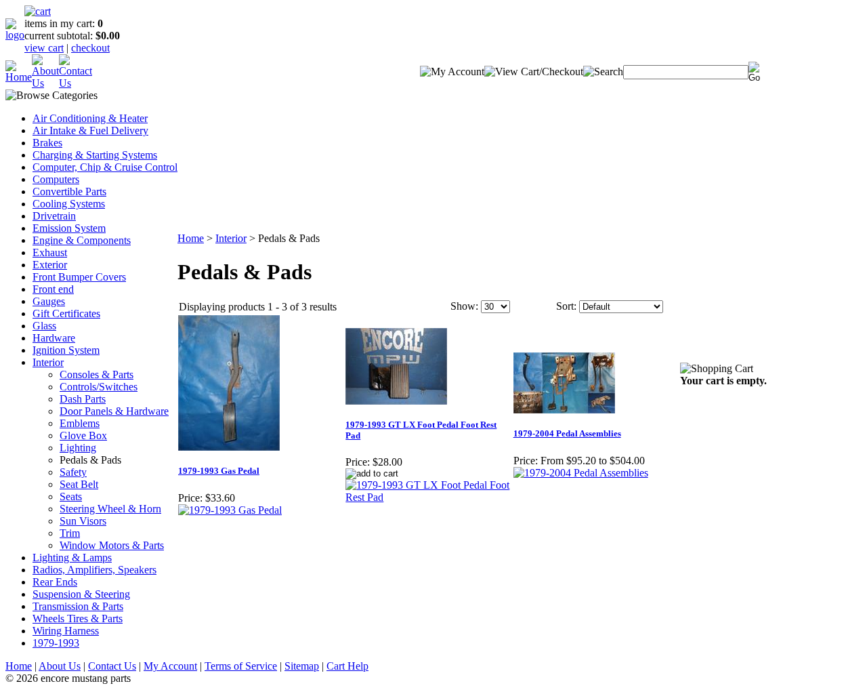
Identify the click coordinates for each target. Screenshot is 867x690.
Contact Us (112, 666)
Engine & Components (82, 240)
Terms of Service (241, 666)
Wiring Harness (66, 630)
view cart (44, 48)
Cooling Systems (69, 203)
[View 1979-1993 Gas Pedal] (230, 510)
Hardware (54, 338)
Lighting (78, 447)
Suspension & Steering (81, 594)
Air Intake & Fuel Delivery (90, 130)
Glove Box (83, 435)
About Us (60, 666)
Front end (53, 289)
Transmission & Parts (78, 606)
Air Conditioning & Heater (90, 118)
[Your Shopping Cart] (37, 11)
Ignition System (66, 350)
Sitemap (301, 666)
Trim (70, 533)
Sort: (566, 306)
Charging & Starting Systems (95, 155)
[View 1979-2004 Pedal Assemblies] (580, 473)
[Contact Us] (75, 83)
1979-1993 (56, 643)
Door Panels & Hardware (114, 411)
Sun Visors (83, 521)
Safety (73, 472)
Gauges (49, 301)
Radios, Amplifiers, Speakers (94, 569)
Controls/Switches (99, 386)
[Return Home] (14, 35)
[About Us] (45, 83)
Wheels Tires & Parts (78, 618)
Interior (48, 362)
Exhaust (50, 252)
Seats (71, 496)
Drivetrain (54, 216)
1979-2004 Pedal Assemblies (567, 433)
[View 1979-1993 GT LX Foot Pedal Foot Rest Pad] (428, 497)
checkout (90, 48)
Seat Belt (79, 484)
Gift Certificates (66, 313)
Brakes (47, 142)
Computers (56, 179)
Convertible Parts (69, 191)
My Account (170, 666)
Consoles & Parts (96, 374)
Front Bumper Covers (79, 277)
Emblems (80, 423)
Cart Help (347, 666)
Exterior (50, 264)
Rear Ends (55, 582)
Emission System (69, 228)
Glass (44, 325)
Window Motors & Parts (112, 545)
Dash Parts (83, 399)
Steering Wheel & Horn (110, 508)
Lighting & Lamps (72, 557)
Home (190, 238)
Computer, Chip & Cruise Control (105, 167)
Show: (464, 306)
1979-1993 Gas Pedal (218, 471)
